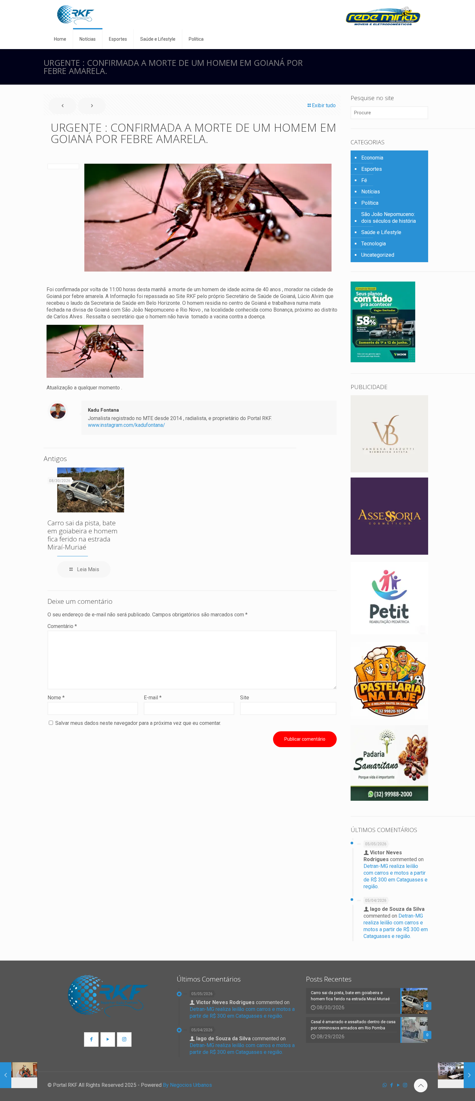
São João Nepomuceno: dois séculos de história (388, 217)
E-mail (153, 698)
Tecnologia (373, 244)
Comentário (62, 626)
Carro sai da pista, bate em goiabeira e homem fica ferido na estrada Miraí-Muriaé (83, 534)
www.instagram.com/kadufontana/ (126, 425)
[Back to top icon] (421, 1085)
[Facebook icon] (391, 1085)
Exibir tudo (324, 105)
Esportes (371, 169)
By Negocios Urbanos (187, 1085)
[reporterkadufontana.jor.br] (75, 14)
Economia (372, 158)
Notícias (370, 192)
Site (244, 698)
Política (369, 203)
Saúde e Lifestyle (381, 232)
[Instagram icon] (405, 1085)
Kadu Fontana (103, 410)
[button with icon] (91, 1039)
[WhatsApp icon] (384, 1085)
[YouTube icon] (398, 1085)
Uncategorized (377, 255)
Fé (364, 180)
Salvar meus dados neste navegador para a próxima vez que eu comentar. (138, 723)
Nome (56, 698)
